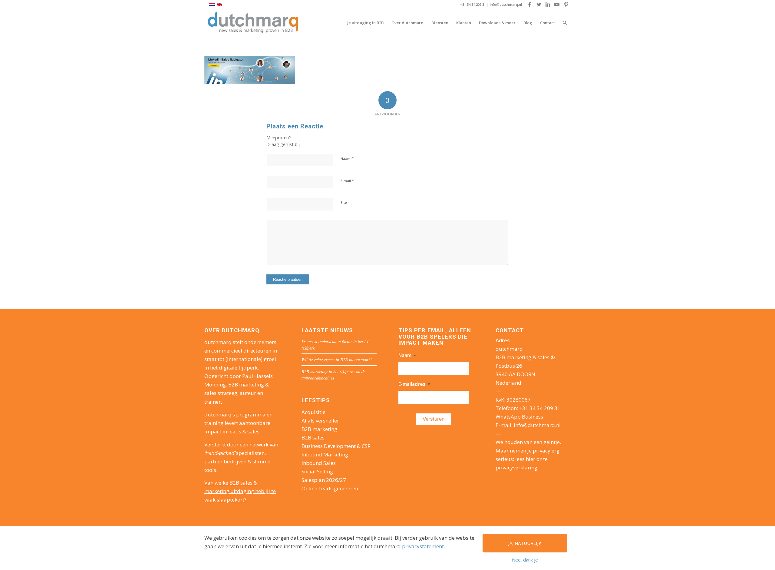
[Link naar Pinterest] (566, 4)
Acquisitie (313, 412)
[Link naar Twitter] (538, 4)
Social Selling (317, 471)
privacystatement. (423, 546)
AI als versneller (320, 420)
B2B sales (313, 437)
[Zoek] (565, 22)
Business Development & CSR (336, 445)
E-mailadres (414, 384)
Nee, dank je (525, 560)
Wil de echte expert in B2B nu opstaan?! (337, 360)
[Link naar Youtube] (556, 4)
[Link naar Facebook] (529, 4)
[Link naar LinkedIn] (547, 4)
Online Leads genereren (330, 488)
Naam (347, 158)
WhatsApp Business (519, 416)
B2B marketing (319, 429)
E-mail (347, 180)
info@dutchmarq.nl (506, 4)
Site (344, 202)
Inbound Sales (319, 462)
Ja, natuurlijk (525, 543)
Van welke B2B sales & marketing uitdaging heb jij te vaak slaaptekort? (240, 491)
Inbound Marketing (325, 454)
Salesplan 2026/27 (324, 479)
